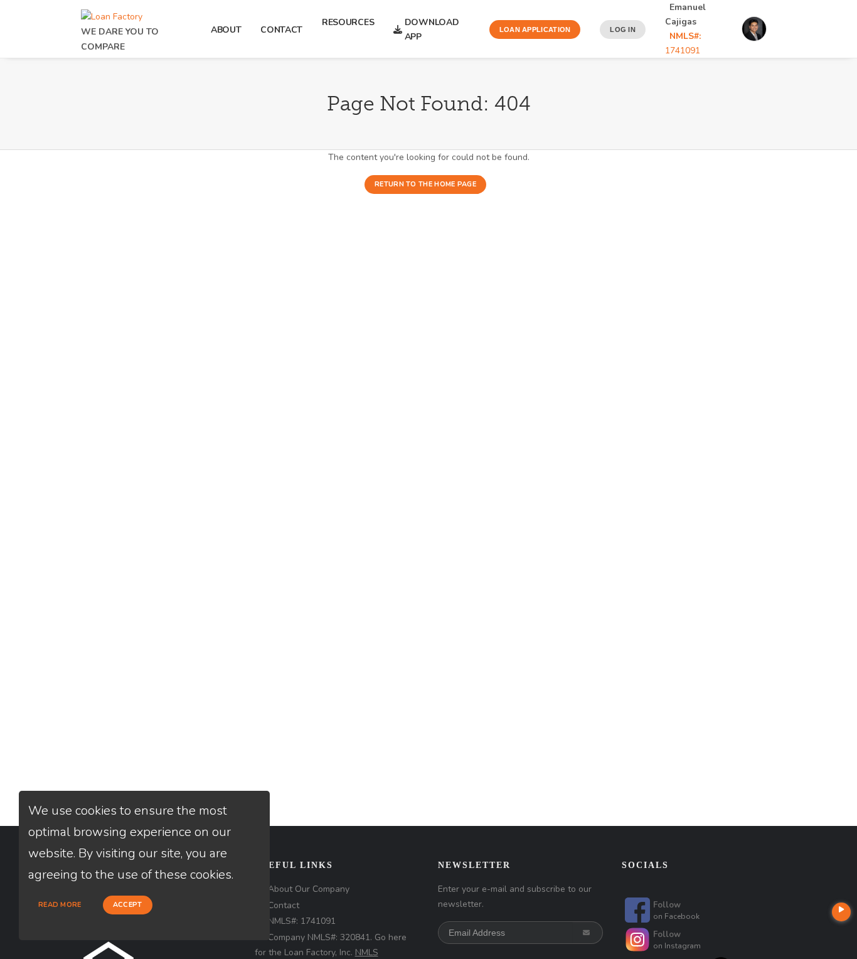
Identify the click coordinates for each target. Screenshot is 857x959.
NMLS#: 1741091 (302, 921)
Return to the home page (425, 184)
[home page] (111, 13)
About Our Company (308, 889)
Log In (623, 29)
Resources (348, 29)
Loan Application (535, 29)
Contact (281, 30)
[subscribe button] (587, 932)
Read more (60, 904)
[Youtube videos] (841, 912)
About (226, 30)
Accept (127, 904)
